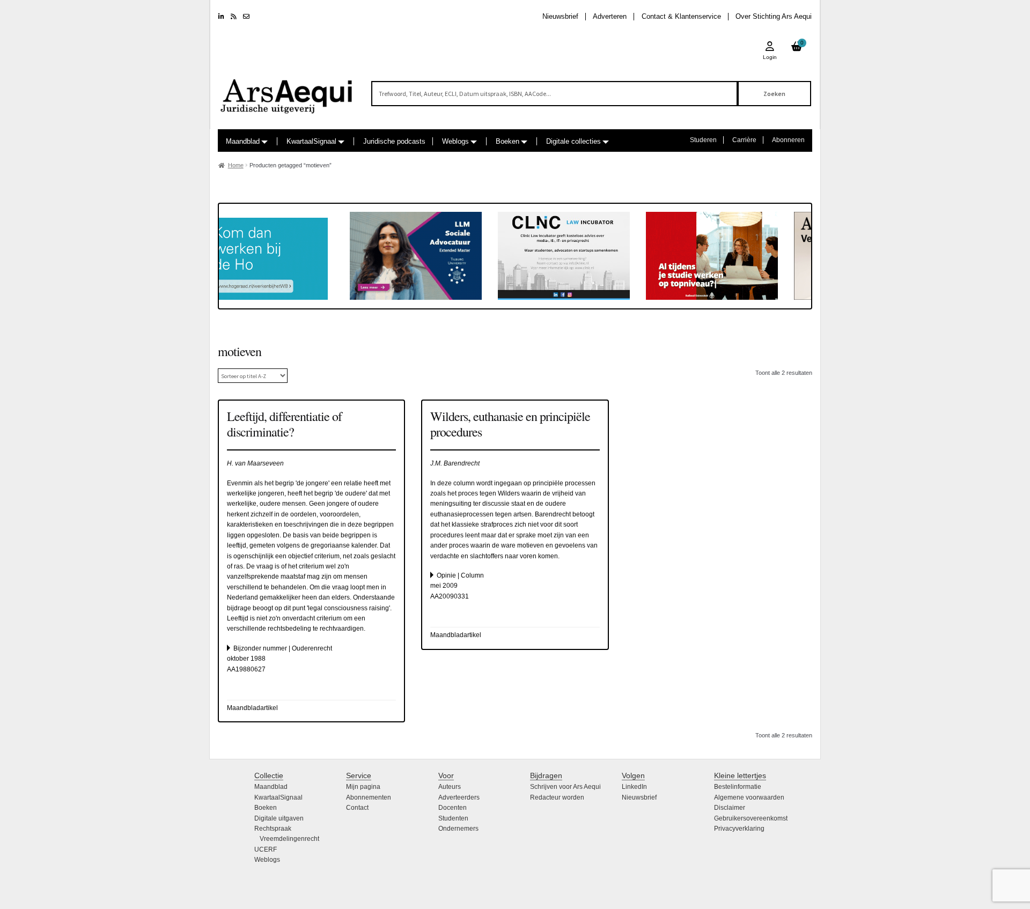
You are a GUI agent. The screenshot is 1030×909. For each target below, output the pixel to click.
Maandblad (243, 141)
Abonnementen (368, 797)
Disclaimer (729, 807)
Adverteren (610, 16)
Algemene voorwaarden (749, 797)
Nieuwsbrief (560, 16)
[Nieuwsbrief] (246, 16)
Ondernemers (458, 828)
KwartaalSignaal (311, 141)
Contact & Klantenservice (681, 16)
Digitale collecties (573, 141)
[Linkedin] (221, 16)
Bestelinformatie (737, 786)
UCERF (265, 849)
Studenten (453, 818)
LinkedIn (634, 786)
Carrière (744, 140)
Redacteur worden (557, 797)
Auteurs (449, 786)
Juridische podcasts (394, 141)
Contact (357, 807)
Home (236, 165)
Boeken (507, 141)
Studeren (703, 140)
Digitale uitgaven (279, 818)
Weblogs (455, 141)
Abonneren (788, 140)
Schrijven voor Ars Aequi (565, 786)
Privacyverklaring (739, 828)
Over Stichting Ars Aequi (773, 16)
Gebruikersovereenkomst (751, 818)
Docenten (452, 807)
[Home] (287, 91)
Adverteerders (459, 797)
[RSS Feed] (234, 16)
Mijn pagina (363, 786)
